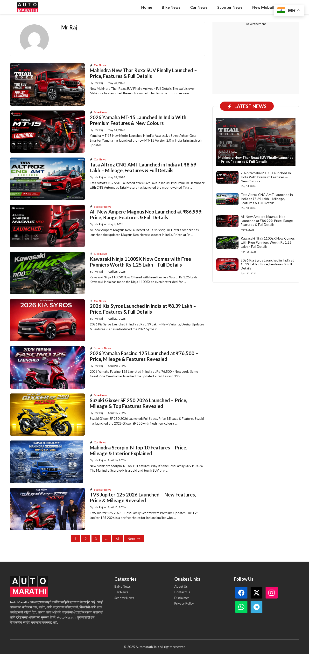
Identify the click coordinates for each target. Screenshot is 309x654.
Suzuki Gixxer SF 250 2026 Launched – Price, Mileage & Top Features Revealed (138, 403)
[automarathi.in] (27, 7)
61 (117, 539)
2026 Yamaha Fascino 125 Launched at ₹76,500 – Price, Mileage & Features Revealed (144, 356)
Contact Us (182, 592)
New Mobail (263, 7)
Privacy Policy (184, 603)
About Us (181, 586)
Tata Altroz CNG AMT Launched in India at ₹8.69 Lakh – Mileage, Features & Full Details (143, 167)
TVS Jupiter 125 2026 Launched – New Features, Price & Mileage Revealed (143, 497)
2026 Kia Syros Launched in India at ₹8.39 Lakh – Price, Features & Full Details (143, 309)
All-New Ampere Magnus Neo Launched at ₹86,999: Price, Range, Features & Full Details (146, 214)
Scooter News (230, 7)
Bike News (171, 7)
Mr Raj (99, 83)
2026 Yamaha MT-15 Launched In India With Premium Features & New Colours (138, 120)
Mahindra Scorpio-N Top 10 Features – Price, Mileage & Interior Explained (138, 450)
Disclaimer (181, 598)
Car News (199, 7)
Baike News (122, 586)
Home (146, 7)
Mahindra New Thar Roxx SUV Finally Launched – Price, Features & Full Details (143, 73)
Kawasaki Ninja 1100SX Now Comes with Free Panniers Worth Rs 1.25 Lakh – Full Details (140, 262)
